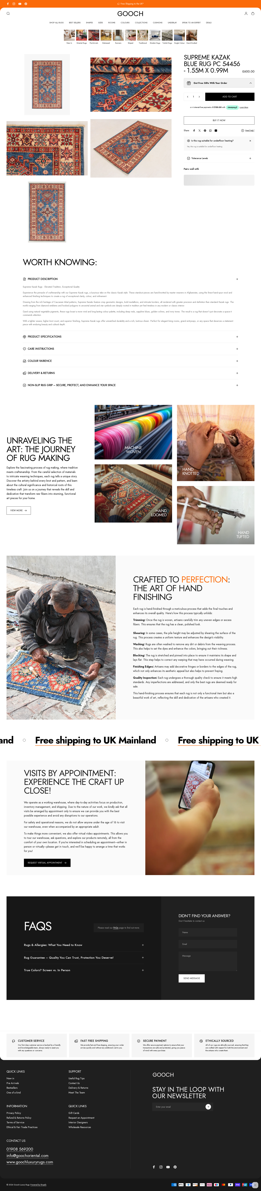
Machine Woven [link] (133, 450)
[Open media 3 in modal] (47, 148)
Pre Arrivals (13, 1083)
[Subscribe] (208, 1107)
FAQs (115, 927)
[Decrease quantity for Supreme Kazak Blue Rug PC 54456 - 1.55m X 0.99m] (187, 97)
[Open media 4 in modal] (131, 148)
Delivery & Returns (78, 1087)
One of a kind (14, 1092)
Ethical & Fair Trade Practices (22, 1127)
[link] (19, 510)
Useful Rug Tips (77, 1078)
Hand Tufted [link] (242, 534)
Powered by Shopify (38, 1184)
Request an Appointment (81, 1117)
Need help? (249, 130)
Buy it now (219, 120)
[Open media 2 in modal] (131, 84)
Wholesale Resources (80, 1127)
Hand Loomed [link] (159, 513)
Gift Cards (74, 1113)
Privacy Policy (14, 1113)
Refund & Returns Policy (19, 1117)
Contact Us (74, 1083)
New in (10, 1078)
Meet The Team (77, 1092)
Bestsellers (12, 1087)
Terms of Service (15, 1122)
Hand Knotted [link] (190, 471)
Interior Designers (78, 1122)
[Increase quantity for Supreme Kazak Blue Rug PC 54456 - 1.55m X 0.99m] (200, 97)
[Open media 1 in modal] (47, 84)
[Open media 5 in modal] (47, 212)
